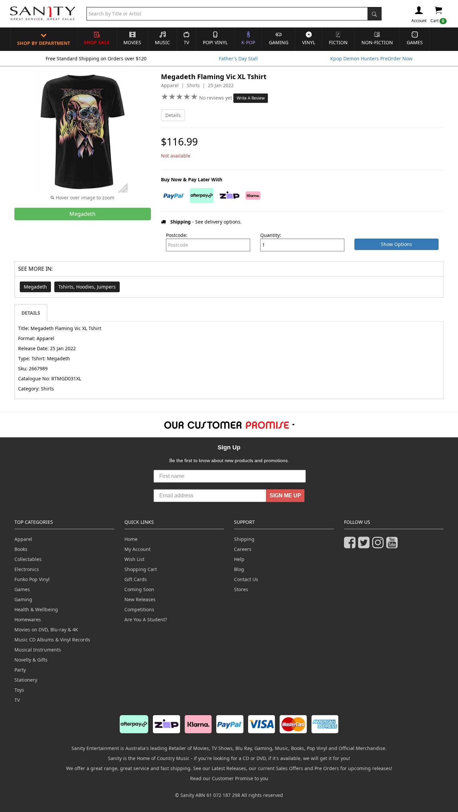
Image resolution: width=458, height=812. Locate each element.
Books (20, 549)
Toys (19, 690)
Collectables (28, 559)
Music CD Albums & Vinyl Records (52, 639)
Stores (241, 589)
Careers (242, 549)
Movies (132, 42)
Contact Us (246, 579)
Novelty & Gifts (31, 660)
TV (186, 42)
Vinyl (308, 42)
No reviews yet (216, 98)
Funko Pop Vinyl (32, 579)
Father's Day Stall (238, 58)
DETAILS (30, 313)
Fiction (338, 42)
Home (130, 539)
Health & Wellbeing (36, 609)
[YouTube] (393, 545)
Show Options (396, 244)
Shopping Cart (140, 569)
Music (162, 42)
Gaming (278, 42)
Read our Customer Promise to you (229, 778)
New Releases (140, 599)
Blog (239, 569)
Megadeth (35, 287)
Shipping (244, 539)
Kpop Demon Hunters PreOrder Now (371, 58)
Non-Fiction (377, 42)
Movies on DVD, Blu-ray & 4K (46, 629)
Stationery (25, 680)
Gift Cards (135, 579)
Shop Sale (97, 42)
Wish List (134, 559)
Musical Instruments (37, 649)
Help (239, 559)
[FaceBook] (351, 545)
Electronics (26, 569)
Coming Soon (139, 589)
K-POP (248, 42)
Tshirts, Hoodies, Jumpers (87, 287)
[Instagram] (379, 545)
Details (173, 115)
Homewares (27, 619)
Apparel (23, 539)
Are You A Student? (145, 619)
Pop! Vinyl (215, 42)
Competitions (139, 609)
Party (20, 670)
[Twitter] (365, 545)
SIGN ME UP (285, 495)
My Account (137, 549)
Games (415, 42)
